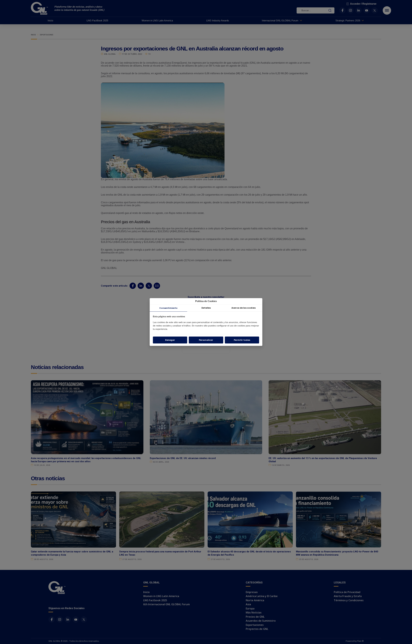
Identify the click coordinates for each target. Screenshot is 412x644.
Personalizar (206, 340)
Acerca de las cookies (243, 307)
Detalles (206, 307)
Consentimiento (168, 308)
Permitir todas (242, 340)
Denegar (170, 340)
